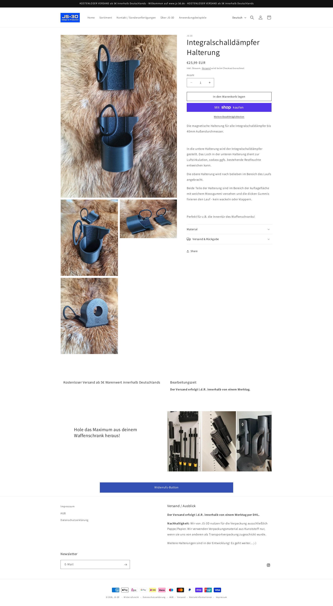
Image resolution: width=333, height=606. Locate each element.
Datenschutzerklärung (74, 520)
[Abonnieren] (125, 564)
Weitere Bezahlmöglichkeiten (229, 116)
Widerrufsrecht (131, 597)
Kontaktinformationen (200, 597)
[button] (252, 17)
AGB (63, 513)
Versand (206, 68)
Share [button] (194, 251)
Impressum (68, 506)
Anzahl (190, 75)
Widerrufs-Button (166, 487)
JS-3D (117, 597)
